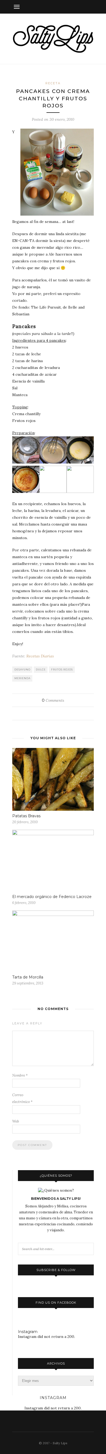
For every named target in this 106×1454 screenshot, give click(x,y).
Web (15, 1121)
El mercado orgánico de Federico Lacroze (52, 896)
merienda (22, 678)
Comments (53, 700)
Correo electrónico (22, 1098)
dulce (41, 669)
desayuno (22, 669)
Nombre (20, 1075)
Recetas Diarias (40, 656)
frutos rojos (62, 669)
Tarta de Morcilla (27, 977)
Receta (53, 83)
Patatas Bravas (26, 815)
